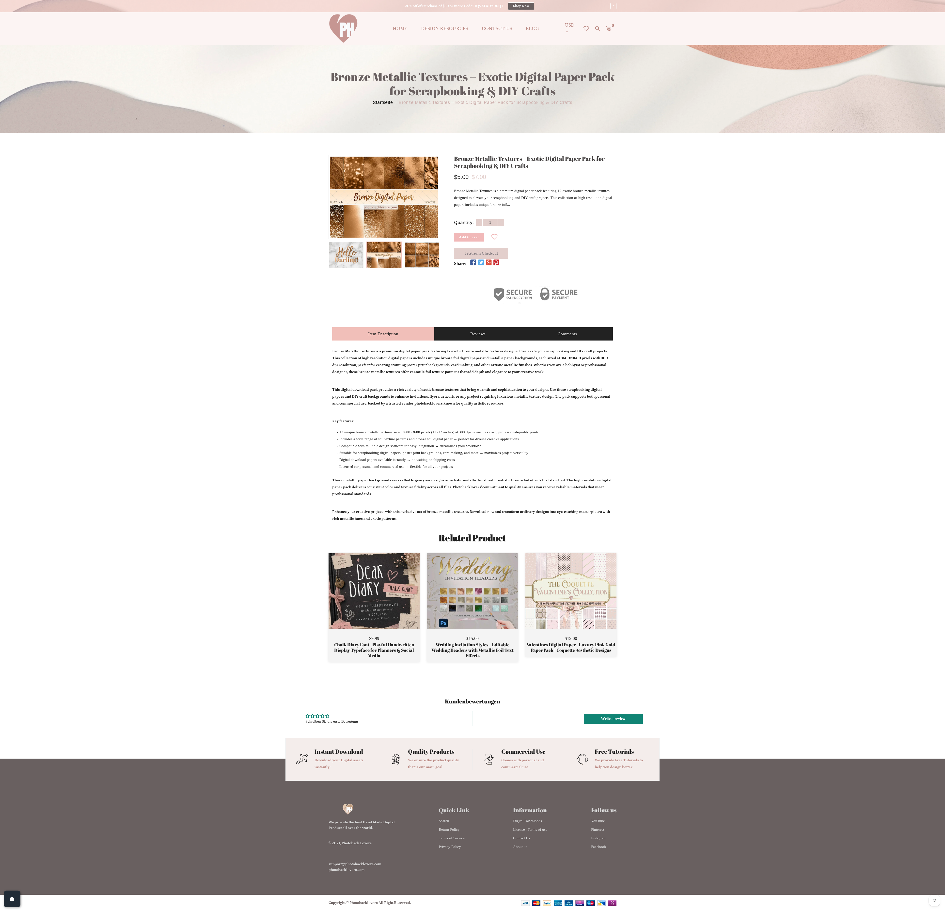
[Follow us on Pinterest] (496, 263)
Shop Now (521, 6)
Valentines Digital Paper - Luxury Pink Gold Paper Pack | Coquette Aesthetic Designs (571, 647)
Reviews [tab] (478, 333)
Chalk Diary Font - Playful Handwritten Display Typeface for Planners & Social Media (374, 650)
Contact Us (521, 838)
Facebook (598, 847)
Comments (567, 333)
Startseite (383, 102)
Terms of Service (452, 838)
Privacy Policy (450, 847)
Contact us (497, 28)
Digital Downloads (527, 821)
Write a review (613, 718)
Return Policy (449, 829)
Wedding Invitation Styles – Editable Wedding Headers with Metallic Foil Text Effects (472, 650)
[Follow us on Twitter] (481, 263)
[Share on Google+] (489, 263)
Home (400, 28)
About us (520, 847)
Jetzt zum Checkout (481, 253)
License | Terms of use (530, 829)
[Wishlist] (494, 237)
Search (444, 821)
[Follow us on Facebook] (473, 263)
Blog (532, 28)
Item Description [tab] (383, 333)
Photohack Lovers (357, 843)
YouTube (598, 821)
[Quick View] (386, 598)
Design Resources (444, 28)
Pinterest (597, 829)
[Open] (12, 899)
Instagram (598, 838)
